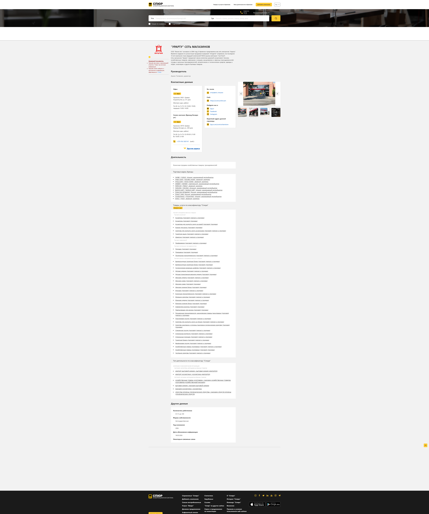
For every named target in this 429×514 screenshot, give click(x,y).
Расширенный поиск (260, 13)
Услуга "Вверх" (188, 506)
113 (245, 13)
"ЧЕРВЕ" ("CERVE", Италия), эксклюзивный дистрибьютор (194, 177)
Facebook (213, 111)
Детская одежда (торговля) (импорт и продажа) (191, 271)
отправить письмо (216, 92)
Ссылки (207, 502)
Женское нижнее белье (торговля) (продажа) (191, 287)
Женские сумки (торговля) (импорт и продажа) (191, 281)
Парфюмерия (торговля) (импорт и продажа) (191, 243)
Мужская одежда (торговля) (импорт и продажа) (192, 300)
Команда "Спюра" (234, 502)
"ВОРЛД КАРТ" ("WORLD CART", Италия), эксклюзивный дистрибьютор (198, 190)
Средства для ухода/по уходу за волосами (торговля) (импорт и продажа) (200, 231)
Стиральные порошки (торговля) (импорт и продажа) (193, 337)
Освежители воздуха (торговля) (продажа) (189, 307)
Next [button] (277, 94)
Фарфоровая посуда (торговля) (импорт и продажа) (193, 343)
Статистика (208, 496)
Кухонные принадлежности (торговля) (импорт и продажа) (195, 294)
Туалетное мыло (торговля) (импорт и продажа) (191, 234)
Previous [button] (241, 94)
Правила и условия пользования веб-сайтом (237, 510)
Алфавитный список (190, 512)
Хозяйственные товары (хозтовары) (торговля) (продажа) (195, 350)
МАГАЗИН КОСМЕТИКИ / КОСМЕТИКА (188, 389)
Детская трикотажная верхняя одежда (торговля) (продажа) (196, 274)
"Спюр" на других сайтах (214, 506)
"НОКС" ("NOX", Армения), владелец (187, 198)
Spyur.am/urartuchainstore (219, 124)
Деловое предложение (191, 509)
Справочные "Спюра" (190, 496)
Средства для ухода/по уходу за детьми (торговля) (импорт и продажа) (199, 322)
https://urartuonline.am (218, 101)
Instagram (213, 114)
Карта (178, 93)
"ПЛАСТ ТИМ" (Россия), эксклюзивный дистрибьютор (193, 194)
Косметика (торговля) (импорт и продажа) (189, 218)
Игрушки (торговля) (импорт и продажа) (189, 290)
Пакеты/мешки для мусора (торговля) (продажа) (191, 310)
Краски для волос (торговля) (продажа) (188, 227)
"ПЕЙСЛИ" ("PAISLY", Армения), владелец (188, 186)
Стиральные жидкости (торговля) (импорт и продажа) (193, 334)
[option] (259, 94)
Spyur (212, 108)
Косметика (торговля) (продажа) (186, 221)
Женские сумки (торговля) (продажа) (188, 284)
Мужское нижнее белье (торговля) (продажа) (191, 303)
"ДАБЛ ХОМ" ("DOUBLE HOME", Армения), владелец (192, 179)
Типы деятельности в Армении (243, 4)
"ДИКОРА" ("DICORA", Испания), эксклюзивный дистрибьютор (196, 188)
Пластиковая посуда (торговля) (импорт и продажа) (193, 318)
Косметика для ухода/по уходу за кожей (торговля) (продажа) (196, 224)
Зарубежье (208, 499)
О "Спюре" (231, 496)
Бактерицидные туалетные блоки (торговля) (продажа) (194, 265)
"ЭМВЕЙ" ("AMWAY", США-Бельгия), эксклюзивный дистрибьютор (197, 184)
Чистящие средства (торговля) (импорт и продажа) (192, 353)
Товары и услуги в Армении (221, 4)
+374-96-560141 (185, 141)
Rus (276, 4)
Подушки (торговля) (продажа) (185, 249)
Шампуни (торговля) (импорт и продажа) (189, 237)
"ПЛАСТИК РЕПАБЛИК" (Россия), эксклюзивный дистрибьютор (196, 192)
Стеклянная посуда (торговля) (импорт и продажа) (192, 330)
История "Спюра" (234, 499)
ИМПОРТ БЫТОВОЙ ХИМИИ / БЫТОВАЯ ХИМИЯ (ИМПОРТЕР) (196, 371)
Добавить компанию (263, 4)
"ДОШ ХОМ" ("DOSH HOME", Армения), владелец (191, 181)
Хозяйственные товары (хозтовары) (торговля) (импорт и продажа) (198, 346)
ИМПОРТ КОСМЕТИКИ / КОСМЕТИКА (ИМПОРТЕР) (192, 374)
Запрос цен (178, 208)
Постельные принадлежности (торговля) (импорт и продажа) (196, 255)
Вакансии (230, 506)
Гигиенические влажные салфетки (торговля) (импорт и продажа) (198, 268)
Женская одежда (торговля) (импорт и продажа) (192, 277)
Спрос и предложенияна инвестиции (213, 510)
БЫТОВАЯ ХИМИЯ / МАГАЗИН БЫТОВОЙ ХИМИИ (192, 386)
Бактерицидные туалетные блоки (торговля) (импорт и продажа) (197, 261)
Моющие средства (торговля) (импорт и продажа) (192, 297)
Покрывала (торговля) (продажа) (186, 252)
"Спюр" (159, 72)
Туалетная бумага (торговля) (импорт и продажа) (192, 340)
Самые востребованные (191, 502)
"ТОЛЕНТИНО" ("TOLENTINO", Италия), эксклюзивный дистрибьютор (198, 196)
